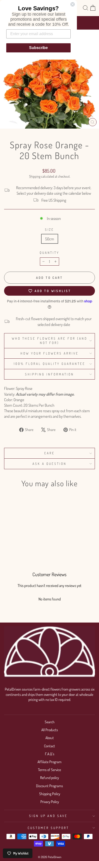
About (49, 737)
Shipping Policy (49, 793)
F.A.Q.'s (49, 753)
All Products (49, 729)
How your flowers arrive (49, 353)
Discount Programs (49, 785)
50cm (49, 238)
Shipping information (49, 374)
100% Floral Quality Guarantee (49, 364)
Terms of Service (49, 769)
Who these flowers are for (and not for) (49, 340)
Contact (49, 745)
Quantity (50, 252)
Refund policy (49, 777)
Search (50, 721)
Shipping (34, 176)
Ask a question (49, 464)
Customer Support (48, 828)
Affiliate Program (49, 761)
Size (49, 229)
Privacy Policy (49, 801)
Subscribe (38, 48)
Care (49, 453)
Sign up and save (48, 816)
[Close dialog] (72, 4)
